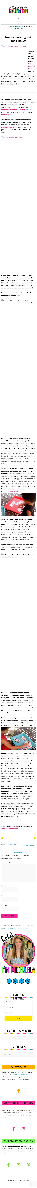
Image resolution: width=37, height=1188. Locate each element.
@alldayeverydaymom (9, 829)
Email (3, 895)
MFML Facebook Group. (20, 1074)
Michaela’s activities (9, 127)
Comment (5, 863)
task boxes (5, 115)
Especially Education (18, 9)
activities (14, 491)
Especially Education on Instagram (14, 110)
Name (3, 886)
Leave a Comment (29, 845)
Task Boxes (13, 844)
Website (4, 905)
